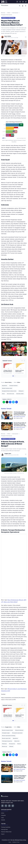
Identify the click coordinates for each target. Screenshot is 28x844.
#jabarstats (16, 741)
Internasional (15, 12)
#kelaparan (21, 391)
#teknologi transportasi (7, 741)
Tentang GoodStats (5, 827)
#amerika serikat (19, 393)
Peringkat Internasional (6, 14)
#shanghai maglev (6, 732)
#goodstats (4, 385)
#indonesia (4, 743)
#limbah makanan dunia (7, 388)
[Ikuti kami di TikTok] (26, 2)
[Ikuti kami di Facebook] (17, 2)
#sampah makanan (13, 385)
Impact (2, 834)
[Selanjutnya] (24, 361)
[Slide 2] (14, 720)
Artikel (8, 12)
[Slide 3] (15, 720)
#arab (3, 393)
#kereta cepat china (6, 738)
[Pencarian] (20, 5)
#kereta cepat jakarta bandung (8, 735)
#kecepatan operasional (17, 732)
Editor (18, 382)
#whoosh (11, 746)
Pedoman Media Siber (6, 831)
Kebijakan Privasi (15, 842)
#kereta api (4, 746)
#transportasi (12, 743)
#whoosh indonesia (19, 730)
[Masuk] (22, 5)
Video (2, 817)
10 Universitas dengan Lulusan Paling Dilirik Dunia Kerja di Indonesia (20, 413)
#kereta (19, 743)
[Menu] (25, 5)
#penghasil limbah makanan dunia (9, 391)
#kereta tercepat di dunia (7, 730)
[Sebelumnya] (22, 361)
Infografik (3, 815)
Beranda (3, 12)
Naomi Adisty (8, 382)
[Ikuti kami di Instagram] (23, 2)
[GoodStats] (5, 6)
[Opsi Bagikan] (26, 37)
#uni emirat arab (10, 393)
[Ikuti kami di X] (20, 2)
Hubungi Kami (4, 829)
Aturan (10, 842)
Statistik (3, 819)
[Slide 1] (13, 720)
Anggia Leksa (8, 727)
